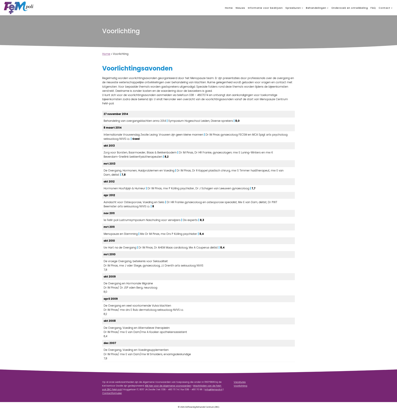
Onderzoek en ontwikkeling (349, 7)
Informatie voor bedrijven (265, 7)
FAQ (373, 7)
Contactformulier (112, 393)
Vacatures (240, 382)
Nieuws (240, 7)
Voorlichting (240, 385)
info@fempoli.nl (213, 389)
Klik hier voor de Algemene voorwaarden (168, 385)
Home (229, 7)
